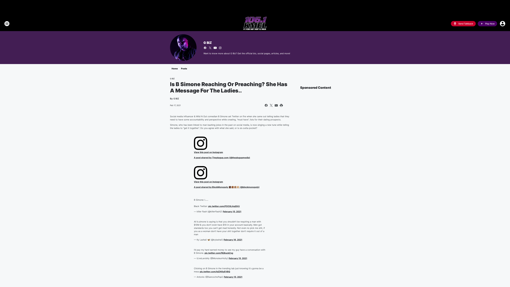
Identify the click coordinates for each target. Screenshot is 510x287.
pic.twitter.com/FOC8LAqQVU (224, 206)
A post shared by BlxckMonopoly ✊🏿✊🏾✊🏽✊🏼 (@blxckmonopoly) (227, 187)
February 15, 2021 (232, 211)
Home (175, 68)
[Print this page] (281, 105)
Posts (184, 68)
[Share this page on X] (271, 105)
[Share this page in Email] (276, 105)
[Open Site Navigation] (7, 23)
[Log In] (503, 23)
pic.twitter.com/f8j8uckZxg (219, 253)
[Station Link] (255, 24)
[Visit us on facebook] (205, 47)
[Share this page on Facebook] (266, 105)
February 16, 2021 (233, 239)
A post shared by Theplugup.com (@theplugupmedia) (222, 157)
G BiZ (207, 43)
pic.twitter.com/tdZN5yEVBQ (215, 271)
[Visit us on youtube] (215, 47)
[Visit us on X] (210, 47)
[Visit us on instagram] (220, 47)
